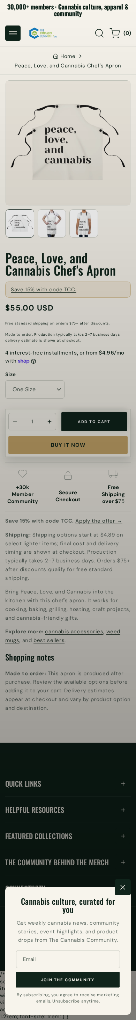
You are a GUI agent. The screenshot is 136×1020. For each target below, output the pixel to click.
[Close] (123, 887)
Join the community (67, 979)
